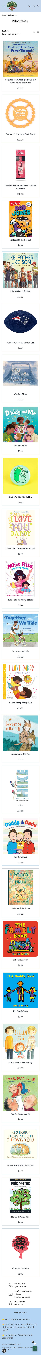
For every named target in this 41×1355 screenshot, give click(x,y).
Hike (20, 805)
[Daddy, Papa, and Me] (20, 1093)
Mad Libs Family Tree (21, 1217)
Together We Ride (20, 651)
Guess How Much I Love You (20, 1165)
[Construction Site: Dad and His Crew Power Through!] (20, 59)
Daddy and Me (20, 446)
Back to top (19, 1313)
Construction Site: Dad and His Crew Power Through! (20, 81)
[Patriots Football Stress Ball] (20, 322)
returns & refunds (25, 1348)
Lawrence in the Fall (20, 754)
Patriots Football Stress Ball (21, 343)
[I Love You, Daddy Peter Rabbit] (20, 527)
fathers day (12, 15)
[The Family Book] (20, 939)
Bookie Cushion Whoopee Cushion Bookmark (20, 187)
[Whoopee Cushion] (20, 1247)
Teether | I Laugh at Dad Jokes (20, 134)
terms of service (8, 1350)
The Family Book (20, 960)
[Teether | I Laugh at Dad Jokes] (20, 113)
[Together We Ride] (20, 630)
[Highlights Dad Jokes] (20, 219)
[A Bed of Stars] (20, 373)
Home (4, 15)
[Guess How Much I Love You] (20, 1144)
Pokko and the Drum (20, 908)
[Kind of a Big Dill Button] (20, 476)
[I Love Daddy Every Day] (20, 681)
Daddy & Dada (20, 857)
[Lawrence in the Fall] (20, 733)
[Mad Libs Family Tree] (20, 1196)
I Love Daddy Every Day (20, 703)
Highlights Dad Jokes (20, 240)
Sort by (5, 31)
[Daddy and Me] (20, 424)
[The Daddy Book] (20, 990)
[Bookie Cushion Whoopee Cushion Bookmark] (20, 164)
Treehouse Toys (14, 1344)
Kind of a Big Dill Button (20, 497)
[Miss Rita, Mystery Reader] (20, 579)
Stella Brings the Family (20, 1063)
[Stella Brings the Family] (20, 1041)
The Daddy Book (20, 1011)
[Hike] (20, 784)
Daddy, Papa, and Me (20, 1114)
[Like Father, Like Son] (20, 270)
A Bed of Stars (20, 394)
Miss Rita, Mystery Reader (20, 600)
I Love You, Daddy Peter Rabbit (20, 548)
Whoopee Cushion (20, 1268)
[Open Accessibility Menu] (4, 1350)
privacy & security (9, 1348)
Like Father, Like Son (20, 291)
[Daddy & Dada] (20, 836)
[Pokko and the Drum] (20, 887)
